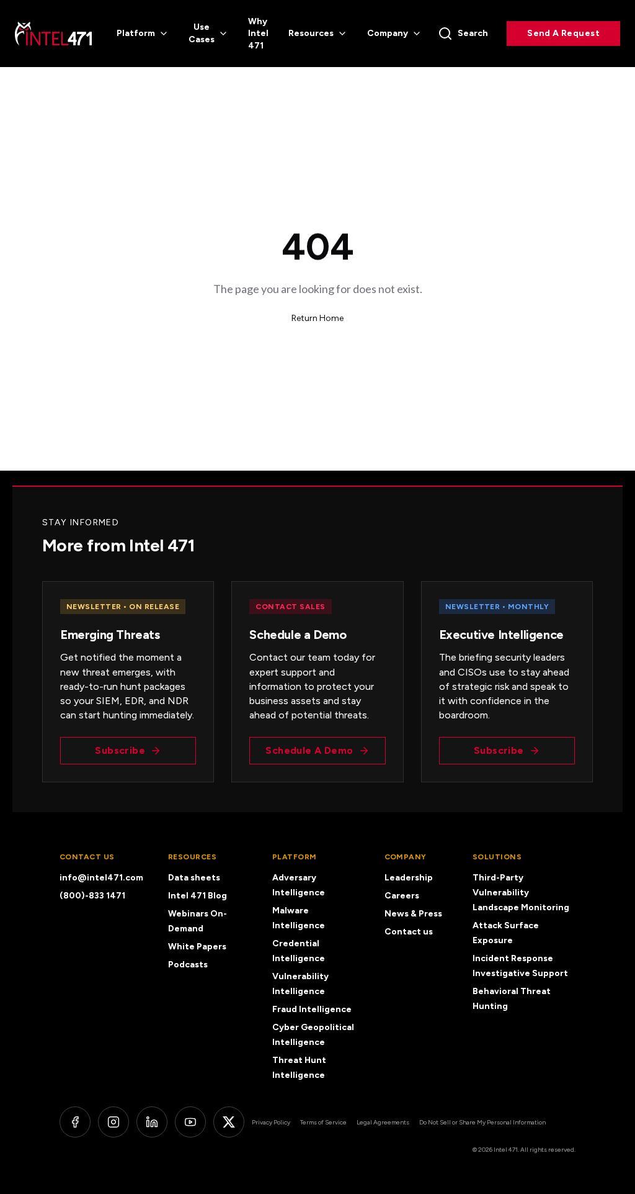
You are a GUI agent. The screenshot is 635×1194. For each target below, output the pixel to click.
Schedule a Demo (309, 750)
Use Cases (202, 33)
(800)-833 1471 (92, 895)
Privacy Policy (271, 1122)
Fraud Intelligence (312, 1009)
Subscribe (120, 750)
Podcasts (188, 964)
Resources (311, 33)
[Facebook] (75, 1121)
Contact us (408, 931)
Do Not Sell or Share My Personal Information (482, 1122)
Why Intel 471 (258, 33)
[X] (228, 1121)
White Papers (197, 946)
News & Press (413, 913)
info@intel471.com (101, 877)
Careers (401, 895)
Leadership (408, 877)
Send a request (563, 33)
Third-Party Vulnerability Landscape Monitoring (521, 892)
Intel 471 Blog (197, 895)
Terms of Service (323, 1122)
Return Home (317, 318)
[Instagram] (113, 1121)
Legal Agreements (383, 1122)
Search (473, 33)
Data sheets (194, 877)
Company (387, 33)
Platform (136, 33)
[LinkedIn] (151, 1121)
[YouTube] (190, 1121)
